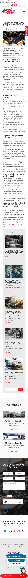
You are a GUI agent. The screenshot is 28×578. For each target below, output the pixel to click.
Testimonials (8, 546)
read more (7, 260)
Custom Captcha (8, 493)
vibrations (17, 151)
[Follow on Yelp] (16, 5)
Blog (15, 546)
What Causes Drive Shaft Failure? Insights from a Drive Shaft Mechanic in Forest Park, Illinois (13, 344)
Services (16, 544)
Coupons (22, 544)
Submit (6, 506)
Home (4, 544)
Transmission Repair (9, 257)
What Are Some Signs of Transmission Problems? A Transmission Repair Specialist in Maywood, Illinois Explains (14, 314)
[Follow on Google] (14, 5)
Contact (20, 546)
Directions (14, 429)
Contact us (12, 224)
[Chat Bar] (14, 576)
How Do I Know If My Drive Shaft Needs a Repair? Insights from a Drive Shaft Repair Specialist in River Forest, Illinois (13, 282)
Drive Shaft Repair (7, 29)
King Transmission (9, 28)
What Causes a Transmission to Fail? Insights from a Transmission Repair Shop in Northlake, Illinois (14, 374)
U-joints (23, 101)
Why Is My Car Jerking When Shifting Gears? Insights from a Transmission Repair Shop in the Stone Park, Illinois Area (14, 252)
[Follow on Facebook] (12, 5)
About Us (10, 544)
